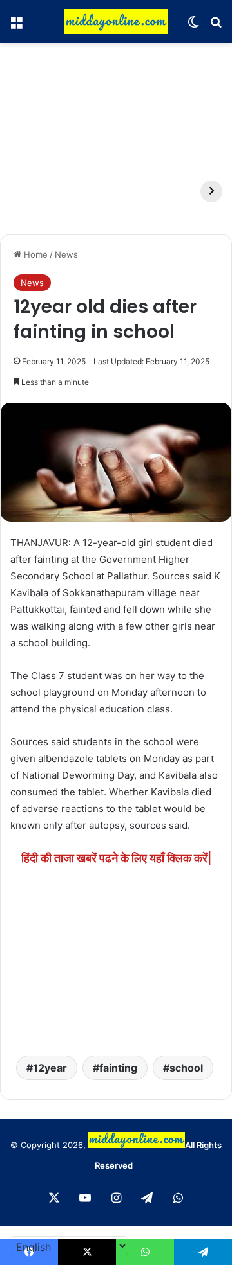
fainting (118, 1067)
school (186, 1067)
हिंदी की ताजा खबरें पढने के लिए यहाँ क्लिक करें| (116, 858)
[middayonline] (116, 21)
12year (50, 1067)
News (66, 254)
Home (34, 254)
